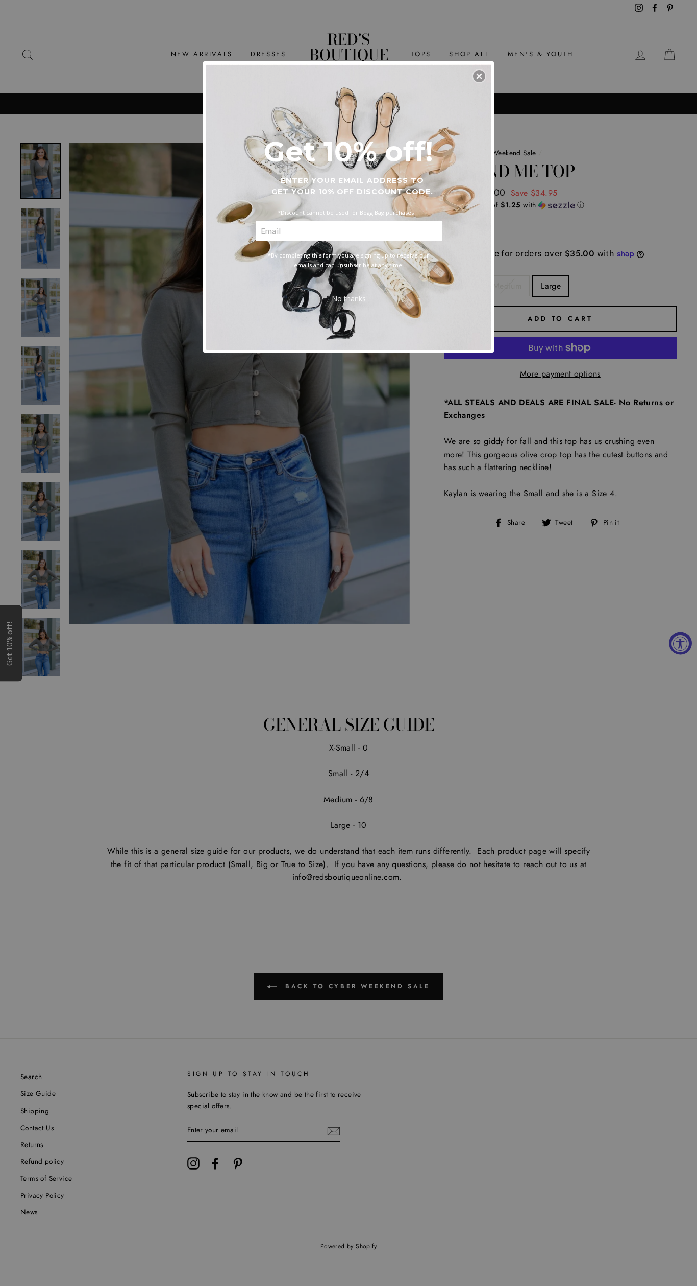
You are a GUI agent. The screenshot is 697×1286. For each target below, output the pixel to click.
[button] (479, 76)
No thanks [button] (349, 298)
